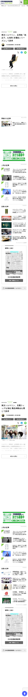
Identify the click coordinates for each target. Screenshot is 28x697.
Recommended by (19, 242)
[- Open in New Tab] (18, 52)
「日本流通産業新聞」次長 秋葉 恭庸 (13, 44)
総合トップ (3, 5)
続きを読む (14, 85)
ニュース (23, 5)
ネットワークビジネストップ (14, 5)
